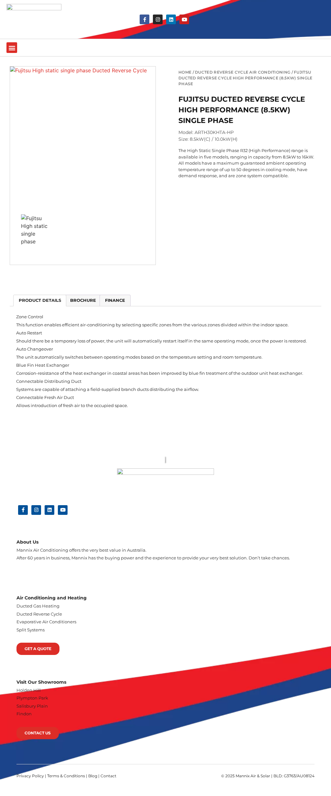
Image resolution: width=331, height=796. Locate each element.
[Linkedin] (171, 19)
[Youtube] (184, 19)
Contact (108, 775)
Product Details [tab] (40, 300)
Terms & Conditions (66, 775)
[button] (11, 47)
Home (184, 72)
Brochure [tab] (83, 300)
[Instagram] (158, 19)
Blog (92, 775)
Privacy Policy (30, 775)
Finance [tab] (115, 300)
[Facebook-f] (144, 19)
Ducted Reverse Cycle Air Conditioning (242, 72)
